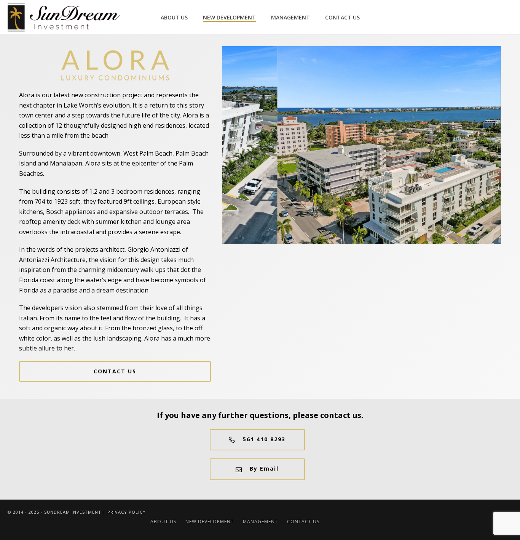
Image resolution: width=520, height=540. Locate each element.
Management (290, 17)
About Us (174, 17)
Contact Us (342, 17)
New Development (229, 17)
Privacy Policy (126, 512)
